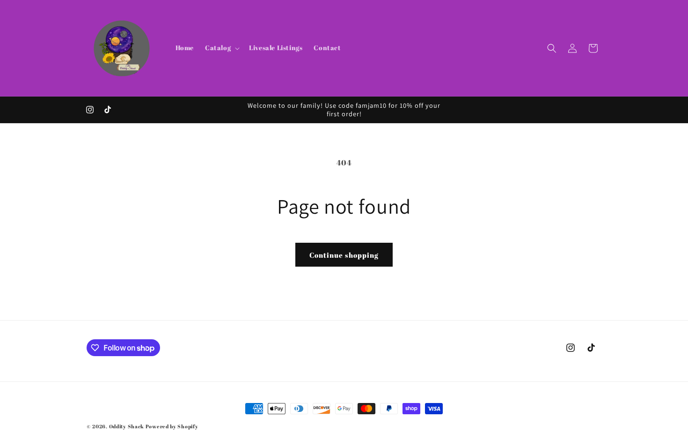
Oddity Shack (126, 426)
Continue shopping (344, 255)
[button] (221, 48)
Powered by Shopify (172, 426)
